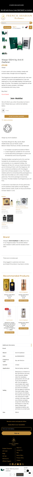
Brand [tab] (4, 348)
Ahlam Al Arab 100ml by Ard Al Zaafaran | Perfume (7, 207)
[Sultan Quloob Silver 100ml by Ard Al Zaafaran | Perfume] (22, 201)
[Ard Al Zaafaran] (8, 128)
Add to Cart (20, 474)
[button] (7, 120)
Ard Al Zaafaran (9, 292)
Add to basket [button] (9, 300)
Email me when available (16, 116)
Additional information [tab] (9, 345)
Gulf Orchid (9, 320)
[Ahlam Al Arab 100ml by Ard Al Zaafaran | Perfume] (8, 201)
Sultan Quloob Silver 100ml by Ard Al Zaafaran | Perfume (22, 207)
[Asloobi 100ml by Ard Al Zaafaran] (8, 218)
